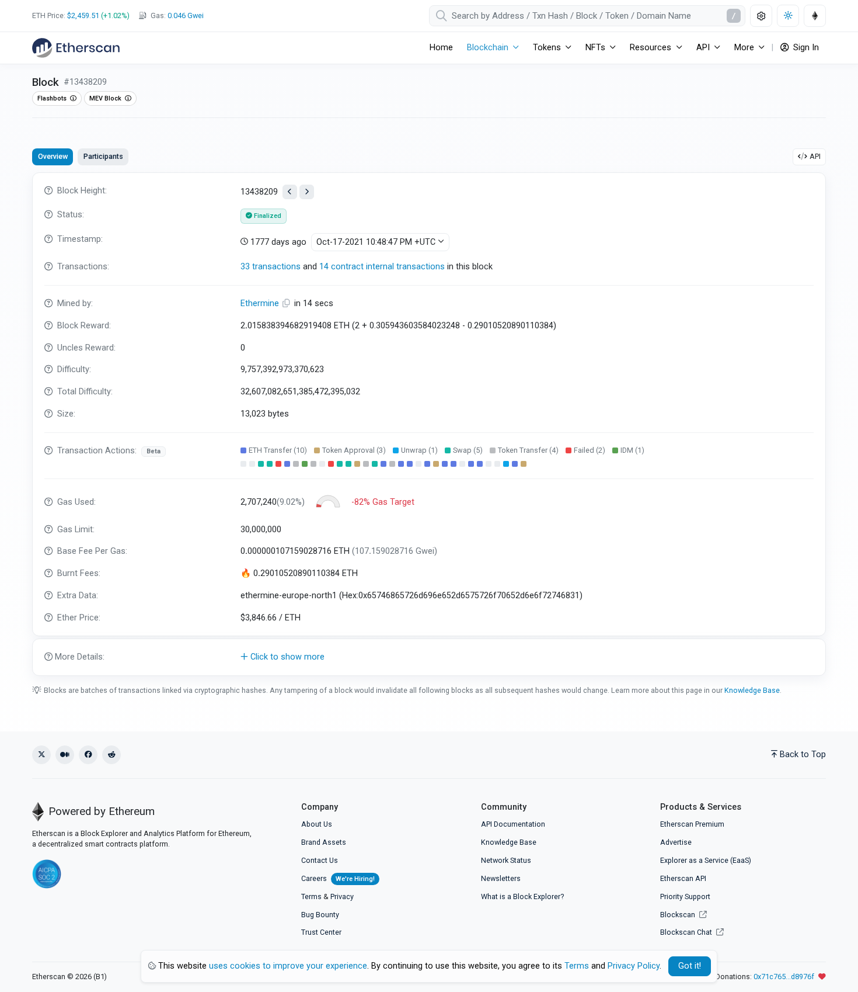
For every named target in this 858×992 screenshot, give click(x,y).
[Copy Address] (287, 303)
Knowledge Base (752, 690)
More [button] (744, 48)
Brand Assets (323, 842)
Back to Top (803, 754)
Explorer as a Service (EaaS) (705, 860)
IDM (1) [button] (632, 450)
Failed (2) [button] (589, 450)
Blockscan (678, 914)
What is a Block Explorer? (522, 896)
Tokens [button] (547, 48)
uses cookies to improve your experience (288, 966)
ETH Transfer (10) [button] (278, 450)
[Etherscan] (76, 47)
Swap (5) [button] (468, 450)
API (815, 156)
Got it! (689, 966)
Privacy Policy (634, 966)
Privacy (342, 896)
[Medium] (64, 754)
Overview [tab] (53, 156)
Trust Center (321, 932)
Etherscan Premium (692, 824)
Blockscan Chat (687, 932)
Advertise (676, 842)
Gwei (186, 15)
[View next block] (306, 192)
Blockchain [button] (487, 48)
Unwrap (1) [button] (419, 450)
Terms (311, 896)
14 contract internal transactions (382, 267)
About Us (316, 824)
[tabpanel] (429, 424)
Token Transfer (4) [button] (528, 450)
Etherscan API (683, 878)
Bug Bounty (320, 914)
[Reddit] (111, 754)
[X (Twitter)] (41, 754)
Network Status (506, 860)
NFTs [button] (595, 48)
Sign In (805, 48)
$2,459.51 (83, 15)
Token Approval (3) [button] (354, 450)
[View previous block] (289, 192)
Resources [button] (650, 48)
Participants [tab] (103, 156)
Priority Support (685, 896)
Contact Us (319, 860)
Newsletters (501, 878)
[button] (429, 657)
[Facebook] (88, 754)
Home (441, 48)
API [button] (703, 48)
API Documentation (513, 824)
